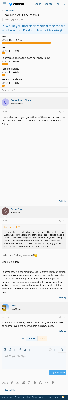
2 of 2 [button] (42, 338)
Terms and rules (22, 397)
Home (56, 397)
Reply (63, 200)
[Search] (64, 4)
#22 (64, 220)
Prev (33, 338)
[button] (5, 349)
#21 (64, 111)
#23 (64, 317)
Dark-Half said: (10, 227)
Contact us (7, 397)
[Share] (60, 112)
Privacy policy (38, 397)
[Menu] (4, 4)
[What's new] (58, 4)
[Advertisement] (34, 161)
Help (49, 397)
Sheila (6, 19)
